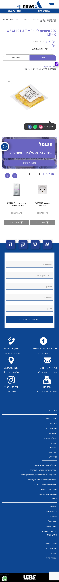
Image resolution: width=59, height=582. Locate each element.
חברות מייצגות (14, 10)
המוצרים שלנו (44, 10)
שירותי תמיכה (51, 418)
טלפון (49, 286)
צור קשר (53, 423)
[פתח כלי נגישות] (57, 64)
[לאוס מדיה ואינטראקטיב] (29, 577)
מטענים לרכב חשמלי (48, 489)
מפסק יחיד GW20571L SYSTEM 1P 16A (16, 204)
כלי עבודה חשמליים (49, 531)
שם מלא (47, 264)
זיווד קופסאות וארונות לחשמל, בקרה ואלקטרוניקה (38, 475)
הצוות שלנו (52, 433)
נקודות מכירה (51, 428)
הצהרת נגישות (51, 558)
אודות (53, 443)
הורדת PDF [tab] (16, 57)
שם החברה (46, 297)
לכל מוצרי (29, 163)
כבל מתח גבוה (51, 526)
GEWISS (53, 516)
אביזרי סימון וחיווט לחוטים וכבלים (32, 19)
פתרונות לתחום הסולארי (47, 494)
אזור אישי (52, 453)
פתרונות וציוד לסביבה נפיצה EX (45, 484)
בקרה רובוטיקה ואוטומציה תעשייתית (43, 470)
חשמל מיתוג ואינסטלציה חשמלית (44, 465)
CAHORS (52, 506)
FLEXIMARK (51, 511)
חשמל (48, 19)
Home (53, 19)
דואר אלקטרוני (44, 275)
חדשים (34, 174)
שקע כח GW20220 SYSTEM (42, 204)
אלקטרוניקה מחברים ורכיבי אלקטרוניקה (42, 479)
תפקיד (48, 308)
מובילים (49, 174)
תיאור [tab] (43, 57)
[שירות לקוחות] (4, 578)
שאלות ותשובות (50, 438)
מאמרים (53, 448)
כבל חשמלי (52, 521)
